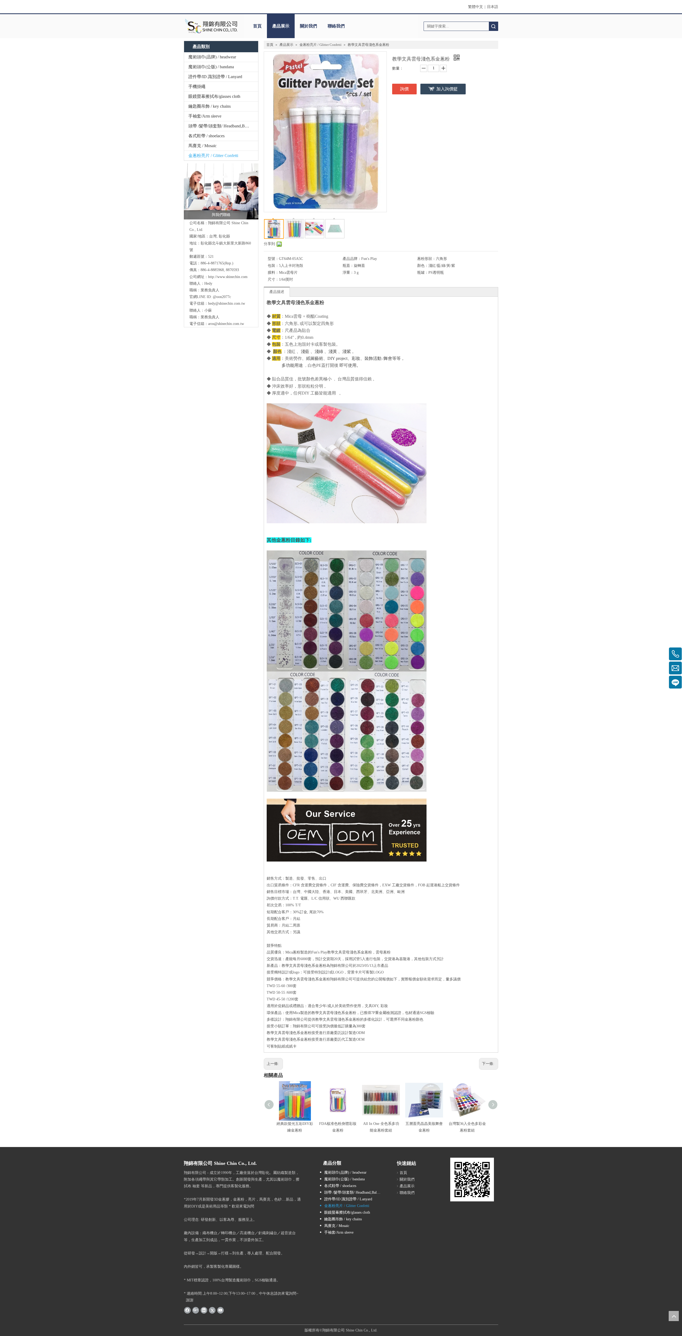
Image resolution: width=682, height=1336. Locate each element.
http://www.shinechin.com (227, 277)
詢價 (404, 89)
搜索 (493, 26)
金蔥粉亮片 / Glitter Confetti (213, 155)
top (674, 1316)
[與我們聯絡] (221, 191)
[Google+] (195, 1310)
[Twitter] (212, 1310)
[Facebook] (187, 1310)
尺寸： (273, 279)
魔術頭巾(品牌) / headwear (212, 57)
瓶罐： (422, 273)
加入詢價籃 (447, 89)
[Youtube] (220, 1310)
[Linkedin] (204, 1310)
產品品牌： (352, 259)
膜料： (273, 273)
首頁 (257, 26)
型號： (273, 259)
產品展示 (280, 26)
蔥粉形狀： (426, 259)
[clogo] (211, 26)
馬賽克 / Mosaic (202, 145)
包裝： (273, 266)
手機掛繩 (196, 86)
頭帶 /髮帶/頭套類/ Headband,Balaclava (223, 126)
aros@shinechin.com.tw (226, 324)
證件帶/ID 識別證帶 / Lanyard (215, 76)
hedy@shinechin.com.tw (226, 303)
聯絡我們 (336, 26)
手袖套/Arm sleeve (204, 116)
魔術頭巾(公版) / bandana (211, 67)
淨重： (348, 273)
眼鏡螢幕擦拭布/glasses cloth (214, 96)
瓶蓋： (348, 266)
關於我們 (308, 26)
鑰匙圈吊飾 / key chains (209, 106)
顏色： (422, 266)
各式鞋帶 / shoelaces (206, 136)
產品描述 (276, 292)
